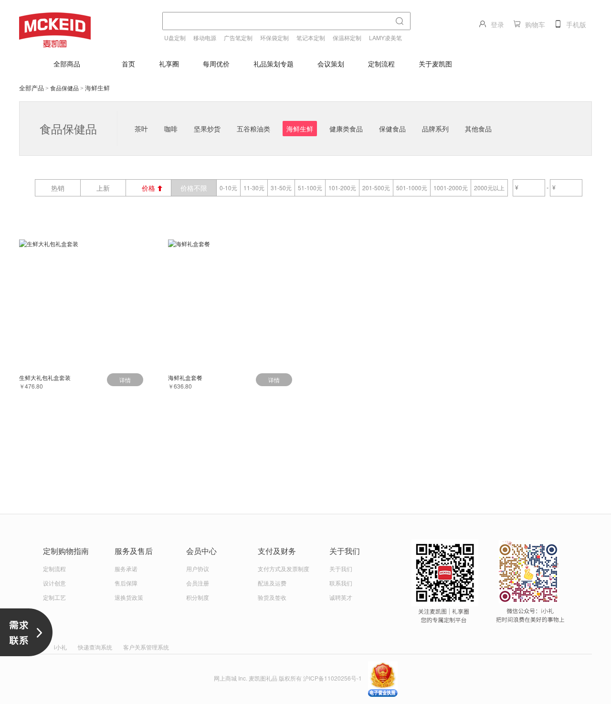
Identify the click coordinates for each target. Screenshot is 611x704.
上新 (103, 188)
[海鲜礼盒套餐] (230, 301)
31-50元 (281, 188)
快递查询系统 (95, 647)
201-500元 (376, 188)
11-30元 (253, 188)
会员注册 (197, 583)
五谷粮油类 (253, 128)
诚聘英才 (340, 597)
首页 (128, 63)
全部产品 (31, 87)
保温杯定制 (347, 37)
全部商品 (66, 63)
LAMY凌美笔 (385, 37)
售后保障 (126, 583)
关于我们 (340, 568)
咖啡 (171, 128)
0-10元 (228, 188)
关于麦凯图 (435, 63)
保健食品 (392, 128)
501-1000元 (411, 188)
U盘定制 (175, 37)
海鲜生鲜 (299, 128)
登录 (497, 24)
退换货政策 (129, 597)
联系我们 (340, 583)
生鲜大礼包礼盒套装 (45, 377)
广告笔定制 (238, 37)
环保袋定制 (274, 37)
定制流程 (381, 63)
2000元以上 (489, 188)
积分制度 (197, 597)
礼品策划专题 (273, 63)
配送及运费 (272, 583)
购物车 (535, 24)
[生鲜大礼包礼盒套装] (81, 301)
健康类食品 (346, 128)
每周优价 (216, 63)
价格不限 (193, 188)
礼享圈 (169, 63)
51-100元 (310, 188)
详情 (125, 380)
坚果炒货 (207, 128)
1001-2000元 (450, 188)
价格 (148, 188)
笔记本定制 (310, 37)
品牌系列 (435, 128)
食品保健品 (64, 88)
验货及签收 (272, 597)
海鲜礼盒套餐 (185, 377)
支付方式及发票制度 (283, 568)
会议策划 (330, 63)
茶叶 (141, 128)
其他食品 (478, 128)
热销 (57, 188)
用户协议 (197, 568)
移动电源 (204, 37)
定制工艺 (54, 597)
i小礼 (60, 647)
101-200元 (342, 188)
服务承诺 (126, 568)
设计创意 (54, 583)
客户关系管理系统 (146, 647)
